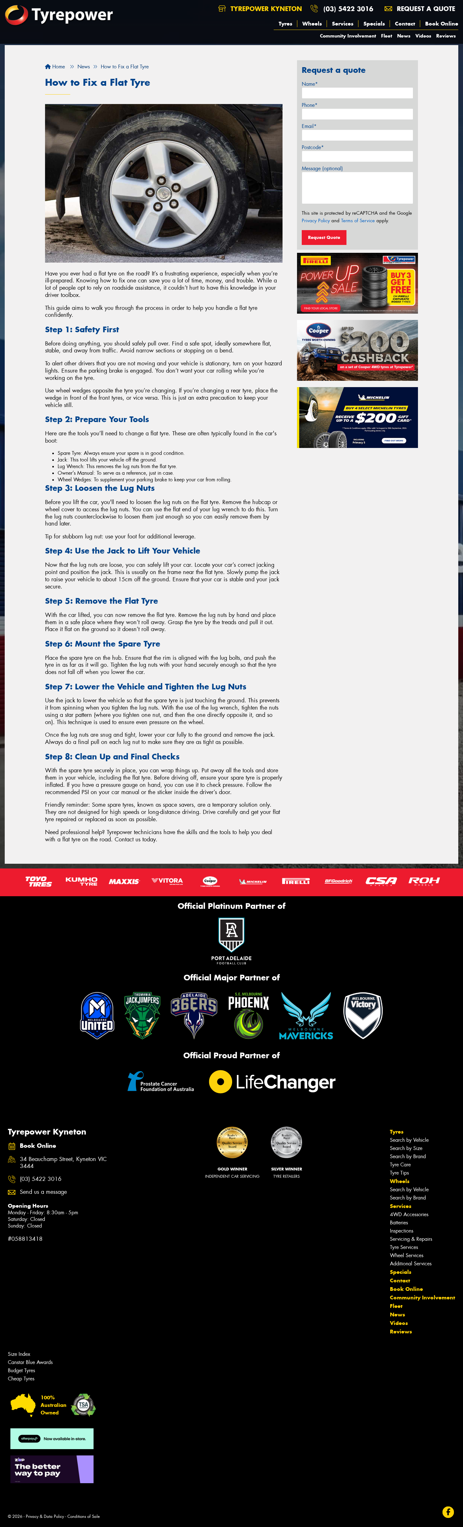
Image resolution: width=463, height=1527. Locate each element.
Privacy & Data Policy (45, 1516)
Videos (423, 36)
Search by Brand (408, 1156)
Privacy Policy (316, 221)
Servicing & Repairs (411, 1239)
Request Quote (324, 237)
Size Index (19, 1354)
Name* (310, 84)
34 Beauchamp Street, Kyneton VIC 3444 (63, 1163)
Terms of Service (358, 221)
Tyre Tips (399, 1173)
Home (58, 66)
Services (342, 23)
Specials (374, 23)
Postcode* (313, 147)
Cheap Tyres (21, 1378)
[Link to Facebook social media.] (448, 1512)
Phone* (309, 105)
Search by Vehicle (409, 1140)
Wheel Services (406, 1255)
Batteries (399, 1222)
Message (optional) (322, 168)
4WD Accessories (409, 1214)
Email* (309, 126)
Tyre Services (404, 1247)
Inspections (401, 1231)
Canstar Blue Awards (30, 1362)
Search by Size (406, 1148)
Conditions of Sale (83, 1516)
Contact (405, 23)
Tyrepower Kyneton (265, 9)
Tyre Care (400, 1164)
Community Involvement (348, 36)
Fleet (386, 36)
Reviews (446, 36)
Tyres (285, 23)
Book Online (441, 23)
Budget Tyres (21, 1370)
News (403, 36)
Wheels (312, 23)
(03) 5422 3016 (348, 9)
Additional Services (411, 1263)
